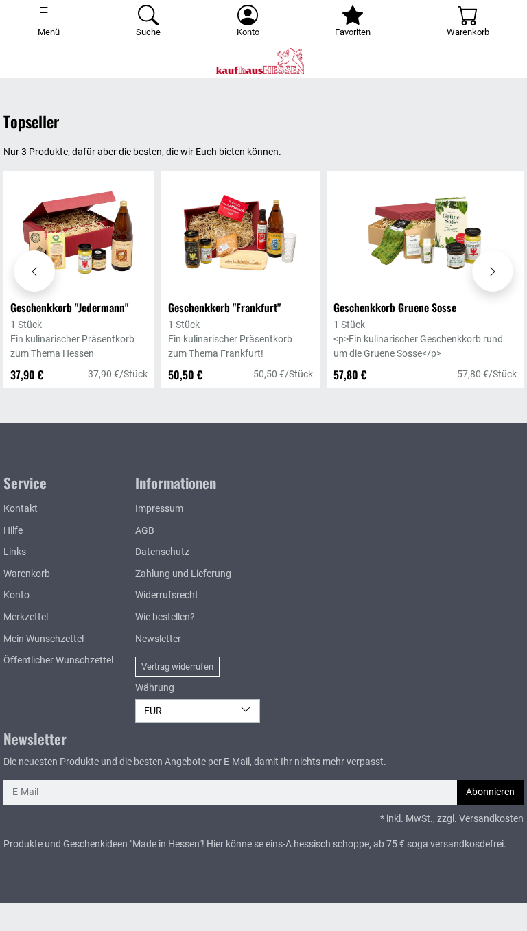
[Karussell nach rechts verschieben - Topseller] (492, 271)
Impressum (159, 509)
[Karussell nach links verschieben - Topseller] (34, 271)
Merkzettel (25, 617)
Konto (16, 595)
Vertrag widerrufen (177, 666)
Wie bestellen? (165, 617)
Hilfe (13, 531)
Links (14, 552)
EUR (153, 711)
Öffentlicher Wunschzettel (58, 660)
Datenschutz (162, 552)
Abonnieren (490, 792)
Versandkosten (491, 819)
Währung (154, 688)
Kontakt (20, 509)
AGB (144, 531)
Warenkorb (26, 574)
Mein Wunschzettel (43, 639)
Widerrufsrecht (166, 595)
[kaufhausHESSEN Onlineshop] (263, 61)
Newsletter (158, 639)
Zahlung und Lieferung (183, 574)
